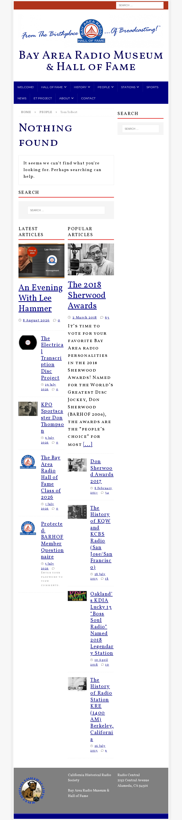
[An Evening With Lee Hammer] (41, 260)
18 (107, 579)
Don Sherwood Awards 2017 (102, 471)
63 (107, 317)
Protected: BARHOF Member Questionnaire (52, 540)
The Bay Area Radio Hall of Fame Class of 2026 (51, 477)
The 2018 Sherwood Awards (87, 295)
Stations (128, 87)
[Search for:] (140, 5)
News (22, 98)
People (104, 87)
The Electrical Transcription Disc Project (52, 358)
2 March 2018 (85, 317)
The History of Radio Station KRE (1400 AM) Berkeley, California (102, 710)
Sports (152, 87)
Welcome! (25, 87)
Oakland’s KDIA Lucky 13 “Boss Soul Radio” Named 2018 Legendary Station (102, 624)
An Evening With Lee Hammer (40, 298)
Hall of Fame (52, 87)
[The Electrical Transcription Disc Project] (27, 342)
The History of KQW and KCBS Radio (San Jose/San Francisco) (101, 538)
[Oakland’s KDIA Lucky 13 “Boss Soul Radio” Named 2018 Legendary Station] (77, 596)
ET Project (43, 98)
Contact (88, 98)
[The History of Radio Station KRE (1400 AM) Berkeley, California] (77, 684)
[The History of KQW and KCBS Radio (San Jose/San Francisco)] (77, 512)
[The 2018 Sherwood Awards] (91, 259)
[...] (88, 444)
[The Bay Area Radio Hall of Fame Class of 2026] (27, 462)
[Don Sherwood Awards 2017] (77, 465)
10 (107, 665)
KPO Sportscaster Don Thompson (52, 418)
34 (107, 493)
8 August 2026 (36, 320)
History (80, 87)
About (64, 98)
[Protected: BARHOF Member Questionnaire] (27, 528)
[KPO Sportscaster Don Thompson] (27, 409)
